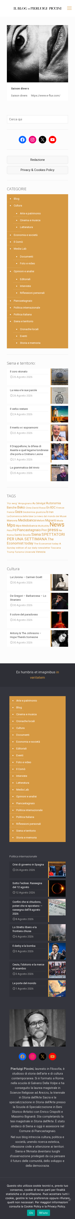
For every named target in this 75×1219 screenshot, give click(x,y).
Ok (31, 1212)
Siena (36, 534)
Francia (10, 512)
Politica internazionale (27, 307)
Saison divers (20, 88)
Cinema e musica (30, 220)
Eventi (23, 336)
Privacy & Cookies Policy (37, 170)
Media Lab (20, 248)
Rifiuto (43, 1212)
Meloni (40, 520)
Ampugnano (25, 503)
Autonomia (53, 503)
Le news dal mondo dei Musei (50, 516)
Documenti (26, 256)
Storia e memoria (30, 342)
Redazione (37, 160)
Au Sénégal (38, 503)
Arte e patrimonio (30, 213)
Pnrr (44, 530)
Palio (9, 530)
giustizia (41, 512)
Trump (10, 551)
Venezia (40, 551)
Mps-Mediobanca (26, 525)
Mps (11, 525)
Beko (21, 507)
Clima (28, 507)
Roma (10, 534)
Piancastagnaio (23, 300)
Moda (60, 520)
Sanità (18, 534)
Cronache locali (29, 329)
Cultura (18, 205)
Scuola (26, 534)
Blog (16, 198)
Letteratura (26, 227)
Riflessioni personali (32, 292)
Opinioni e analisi (24, 271)
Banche (12, 507)
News (57, 524)
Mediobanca (27, 520)
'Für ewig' (12, 503)
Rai (60, 530)
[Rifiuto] (70, 1200)
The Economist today (30, 541)
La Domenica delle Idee (20, 516)
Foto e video (27, 263)
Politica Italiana (23, 314)
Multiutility (43, 525)
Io (47, 512)
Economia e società (26, 235)
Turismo (19, 551)
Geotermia (29, 512)
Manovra (12, 520)
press (53, 529)
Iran (51, 512)
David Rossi (39, 507)
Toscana (56, 547)
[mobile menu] (69, 8)
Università (30, 552)
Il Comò (18, 241)
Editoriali (25, 279)
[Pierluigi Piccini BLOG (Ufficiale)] (37, 8)
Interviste (25, 286)
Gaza (18, 512)
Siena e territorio (23, 321)
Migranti (50, 520)
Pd (14, 530)
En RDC (51, 507)
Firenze (60, 507)
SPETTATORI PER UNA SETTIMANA (36, 536)
